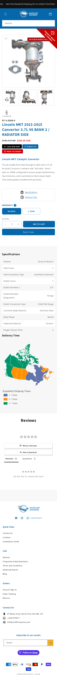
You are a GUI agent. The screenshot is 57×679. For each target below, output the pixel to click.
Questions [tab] (27, 458)
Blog (5, 574)
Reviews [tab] (9, 458)
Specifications (31, 192)
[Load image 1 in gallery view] (11, 97)
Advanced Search (10, 569)
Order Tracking (9, 594)
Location (7, 537)
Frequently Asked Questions (15, 561)
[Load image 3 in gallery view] (46, 97)
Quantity (5, 219)
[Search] (52, 23)
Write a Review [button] (30, 445)
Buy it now (28, 232)
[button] (5, 14)
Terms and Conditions (12, 565)
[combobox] (28, 23)
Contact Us (8, 533)
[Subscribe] (50, 643)
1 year (31, 211)
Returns (6, 598)
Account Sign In (10, 589)
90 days (11, 211)
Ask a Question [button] (30, 452)
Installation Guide (11, 541)
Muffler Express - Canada (31, 674)
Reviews (6, 557)
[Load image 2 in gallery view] (28, 97)
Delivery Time (31, 197)
